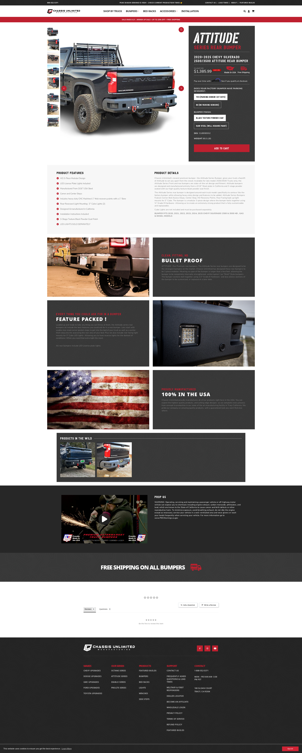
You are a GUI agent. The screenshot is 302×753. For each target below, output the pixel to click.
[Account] (249, 11)
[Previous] (64, 88)
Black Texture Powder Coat (210, 118)
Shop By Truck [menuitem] (112, 11)
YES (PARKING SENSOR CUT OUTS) (210, 97)
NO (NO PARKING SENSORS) (207, 105)
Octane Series (118, 670)
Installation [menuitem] (190, 11)
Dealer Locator (175, 696)
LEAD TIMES (223, 3)
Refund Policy (174, 724)
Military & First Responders (175, 688)
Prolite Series (118, 687)
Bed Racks (144, 682)
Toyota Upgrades (93, 693)
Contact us (210, 3)
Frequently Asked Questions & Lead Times (176, 679)
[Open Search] (245, 11)
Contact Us (173, 670)
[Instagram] (207, 648)
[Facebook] (200, 648)
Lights (142, 687)
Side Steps (144, 699)
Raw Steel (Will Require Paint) (211, 126)
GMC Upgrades (91, 682)
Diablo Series (118, 682)
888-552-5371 (52, 3)
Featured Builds (247, 3)
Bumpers (143, 676)
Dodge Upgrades (93, 676)
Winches (143, 693)
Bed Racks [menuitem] (149, 11)
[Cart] (253, 11)
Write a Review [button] (210, 605)
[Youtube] (215, 648)
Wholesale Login (176, 707)
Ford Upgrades (92, 687)
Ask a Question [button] (189, 605)
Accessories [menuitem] (168, 11)
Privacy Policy (174, 713)
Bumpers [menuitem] (131, 11)
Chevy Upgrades (92, 670)
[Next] (181, 88)
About (234, 3)
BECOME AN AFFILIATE (178, 701)
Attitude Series (119, 676)
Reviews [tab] (88, 609)
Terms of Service (176, 719)
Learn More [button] (67, 749)
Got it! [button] (290, 749)
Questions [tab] (103, 609)
